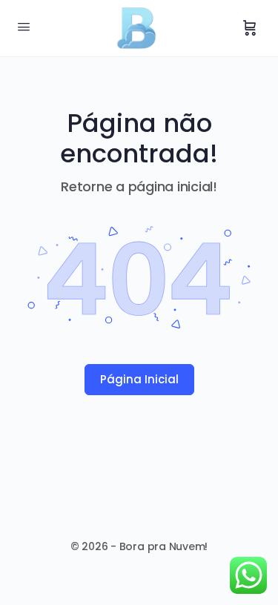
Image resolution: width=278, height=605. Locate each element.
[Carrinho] (249, 28)
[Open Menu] (24, 26)
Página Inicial (139, 379)
